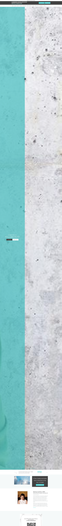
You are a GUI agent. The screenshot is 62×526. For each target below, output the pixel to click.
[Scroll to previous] (15, 472)
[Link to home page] (18, 3)
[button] (47, 3)
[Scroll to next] (47, 472)
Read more (34, 507)
